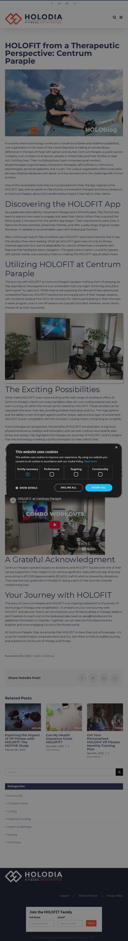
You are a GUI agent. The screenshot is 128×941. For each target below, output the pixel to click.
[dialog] (64, 470)
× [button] (116, 447)
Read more (90, 461)
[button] (26, 488)
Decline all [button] (68, 487)
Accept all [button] (99, 487)
